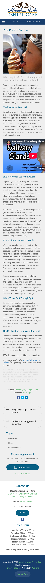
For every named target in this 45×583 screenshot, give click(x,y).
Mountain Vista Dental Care (30, 562)
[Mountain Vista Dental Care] (23, 9)
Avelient (35, 568)
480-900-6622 (26, 501)
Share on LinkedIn (26, 397)
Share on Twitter (22, 397)
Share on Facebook (18, 397)
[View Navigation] (4, 21)
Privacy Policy (12, 568)
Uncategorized (14, 448)
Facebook (22, 519)
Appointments (33, 21)
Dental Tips (27, 393)
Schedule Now (24, 467)
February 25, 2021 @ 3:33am (27, 390)
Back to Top (23, 574)
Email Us (23, 513)
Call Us (15, 21)
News (10, 443)
